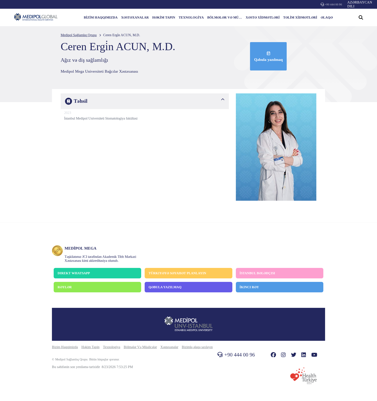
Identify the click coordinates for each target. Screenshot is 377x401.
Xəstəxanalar (169, 347)
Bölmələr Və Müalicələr (140, 347)
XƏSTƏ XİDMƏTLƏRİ (263, 17)
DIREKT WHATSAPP (74, 273)
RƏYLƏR (65, 287)
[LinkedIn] (303, 355)
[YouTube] (314, 355)
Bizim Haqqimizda (65, 347)
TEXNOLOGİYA (191, 17)
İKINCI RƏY (249, 287)
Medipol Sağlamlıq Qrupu (79, 35)
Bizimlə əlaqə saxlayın (197, 347)
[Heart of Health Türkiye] (303, 375)
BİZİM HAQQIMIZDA (101, 17)
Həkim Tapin (90, 347)
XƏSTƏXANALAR (135, 17)
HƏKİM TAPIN (163, 17)
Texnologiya (111, 347)
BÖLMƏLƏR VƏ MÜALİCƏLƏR (224, 17)
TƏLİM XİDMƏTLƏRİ (300, 17)
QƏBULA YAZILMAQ (165, 287)
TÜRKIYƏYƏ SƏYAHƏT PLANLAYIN (177, 273)
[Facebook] (273, 355)
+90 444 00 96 (333, 4)
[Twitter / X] (293, 355)
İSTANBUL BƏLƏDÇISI (257, 273)
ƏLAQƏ (327, 17)
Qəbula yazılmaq (268, 59)
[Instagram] (283, 355)
